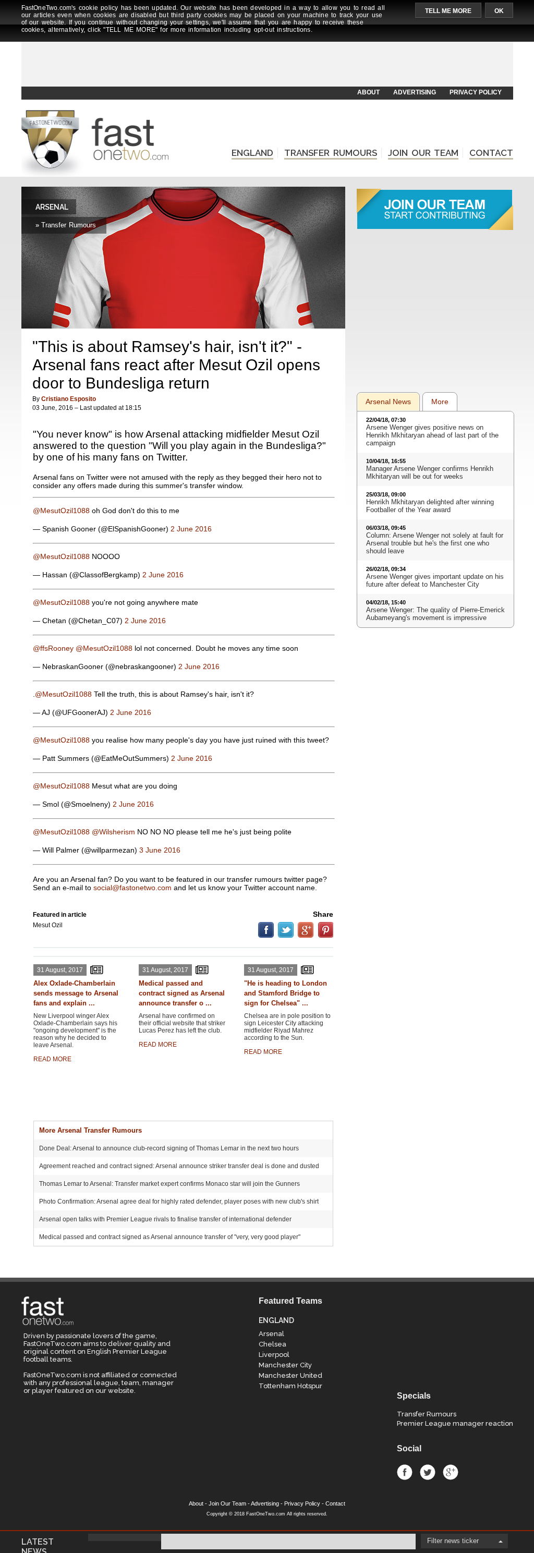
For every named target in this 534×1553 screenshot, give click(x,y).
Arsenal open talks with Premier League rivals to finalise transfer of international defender (165, 1219)
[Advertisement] (266, 61)
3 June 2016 (159, 850)
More (439, 401)
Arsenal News (388, 401)
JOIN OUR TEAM (423, 153)
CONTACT (491, 153)
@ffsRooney (53, 648)
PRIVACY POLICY (476, 92)
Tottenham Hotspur (290, 1386)
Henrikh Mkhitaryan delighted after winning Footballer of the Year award (430, 506)
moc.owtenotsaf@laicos (132, 887)
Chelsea (272, 1344)
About (196, 1503)
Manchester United (290, 1375)
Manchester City (285, 1365)
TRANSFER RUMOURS (330, 153)
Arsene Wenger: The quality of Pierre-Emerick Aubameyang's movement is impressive (435, 614)
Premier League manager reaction (455, 1423)
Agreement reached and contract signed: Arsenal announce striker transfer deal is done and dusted (179, 1166)
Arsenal (271, 1334)
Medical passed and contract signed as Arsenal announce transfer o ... (182, 993)
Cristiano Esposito (68, 399)
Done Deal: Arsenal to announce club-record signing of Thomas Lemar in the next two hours (169, 1148)
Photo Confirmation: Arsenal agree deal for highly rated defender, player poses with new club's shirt (179, 1201)
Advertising (265, 1503)
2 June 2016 (191, 529)
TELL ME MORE (448, 11)
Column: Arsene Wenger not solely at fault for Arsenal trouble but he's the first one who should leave (434, 543)
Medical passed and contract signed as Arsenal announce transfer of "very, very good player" (169, 1237)
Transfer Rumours (426, 1414)
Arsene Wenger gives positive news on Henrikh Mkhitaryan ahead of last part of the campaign (432, 435)
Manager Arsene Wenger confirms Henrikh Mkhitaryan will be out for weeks (429, 472)
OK (499, 11)
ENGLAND (252, 153)
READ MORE (52, 1059)
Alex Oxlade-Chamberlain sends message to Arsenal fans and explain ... (75, 993)
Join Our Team (227, 1503)
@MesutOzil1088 (61, 510)
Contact (335, 1503)
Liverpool (274, 1354)
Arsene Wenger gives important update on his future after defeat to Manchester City (435, 580)
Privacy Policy (302, 1503)
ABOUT (368, 92)
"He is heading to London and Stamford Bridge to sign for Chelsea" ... (285, 993)
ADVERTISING (414, 92)
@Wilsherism (113, 832)
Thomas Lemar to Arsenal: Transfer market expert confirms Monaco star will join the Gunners (169, 1183)
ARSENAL (51, 207)
